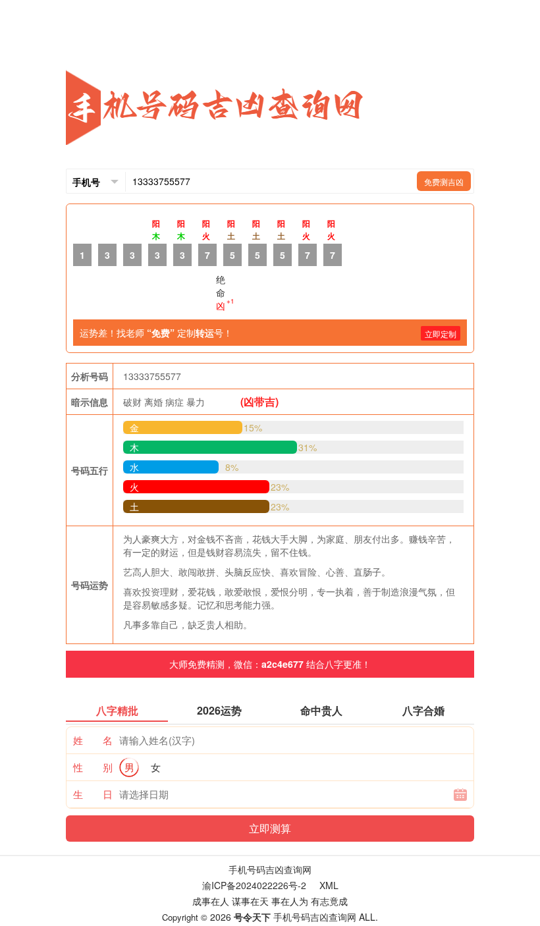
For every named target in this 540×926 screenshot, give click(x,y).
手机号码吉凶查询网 (270, 869)
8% (231, 467)
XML (328, 885)
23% (280, 486)
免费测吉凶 (444, 181)
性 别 (93, 767)
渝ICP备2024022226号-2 (254, 885)
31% (307, 447)
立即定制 (440, 333)
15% (253, 427)
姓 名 (93, 740)
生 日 (93, 794)
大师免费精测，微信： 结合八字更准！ (270, 663)
